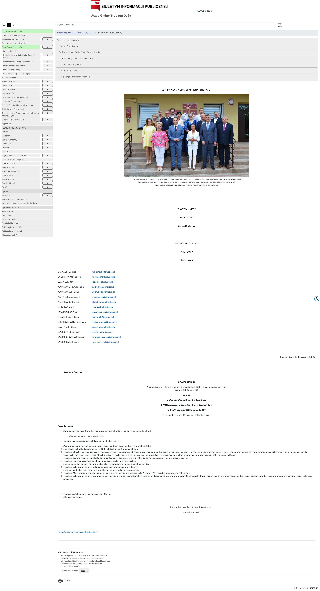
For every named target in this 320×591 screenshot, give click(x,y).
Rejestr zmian (7, 211)
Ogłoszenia (7, 136)
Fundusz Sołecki (9, 77)
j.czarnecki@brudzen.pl (103, 282)
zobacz (84, 571)
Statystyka (6, 215)
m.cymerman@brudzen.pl (104, 277)
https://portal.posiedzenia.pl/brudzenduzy (78, 532)
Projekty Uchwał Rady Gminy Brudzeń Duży (19, 56)
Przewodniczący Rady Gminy (14, 43)
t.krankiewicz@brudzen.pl (104, 302)
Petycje (5, 132)
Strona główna (64, 32)
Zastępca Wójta (8, 81)
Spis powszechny (9, 140)
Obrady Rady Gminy (11, 70)
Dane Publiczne (8, 163)
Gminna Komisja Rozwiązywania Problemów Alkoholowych (20, 114)
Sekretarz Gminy (9, 85)
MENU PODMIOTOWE (84, 32)
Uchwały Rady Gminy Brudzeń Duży (18, 62)
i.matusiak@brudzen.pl (102, 307)
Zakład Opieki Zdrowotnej (13, 109)
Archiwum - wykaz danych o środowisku (19, 203)
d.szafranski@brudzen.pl (103, 327)
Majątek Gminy (8, 167)
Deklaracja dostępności (12, 231)
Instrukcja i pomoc (10, 219)
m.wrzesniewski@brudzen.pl (105, 342)
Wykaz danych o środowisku (14, 199)
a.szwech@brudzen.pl (102, 332)
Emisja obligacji (8, 183)
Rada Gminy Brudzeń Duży (13, 47)
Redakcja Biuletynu (10, 223)
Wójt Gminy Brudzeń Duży (13, 39)
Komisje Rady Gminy (11, 51)
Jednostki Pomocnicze (11, 101)
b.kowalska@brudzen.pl (103, 287)
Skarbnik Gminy (8, 89)
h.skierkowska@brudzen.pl (104, 322)
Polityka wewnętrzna (11, 171)
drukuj (66, 580)
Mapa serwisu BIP (9, 235)
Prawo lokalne (8, 179)
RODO (4, 187)
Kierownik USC (8, 93)
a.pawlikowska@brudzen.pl (105, 312)
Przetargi (6, 195)
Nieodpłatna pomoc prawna (14, 159)
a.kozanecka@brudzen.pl (104, 297)
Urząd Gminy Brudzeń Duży (13, 35)
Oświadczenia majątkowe (14, 66)
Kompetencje (7, 175)
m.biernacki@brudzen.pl (103, 272)
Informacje (6, 144)
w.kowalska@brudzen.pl (103, 292)
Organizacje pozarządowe (13, 120)
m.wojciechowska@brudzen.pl (106, 337)
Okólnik (5, 151)
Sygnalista (6, 124)
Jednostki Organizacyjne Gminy (15, 97)
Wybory (5, 148)
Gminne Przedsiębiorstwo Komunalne (17, 105)
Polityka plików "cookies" (12, 227)
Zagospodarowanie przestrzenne (16, 155)
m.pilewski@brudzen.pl (103, 317)
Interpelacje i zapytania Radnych (16, 73)
